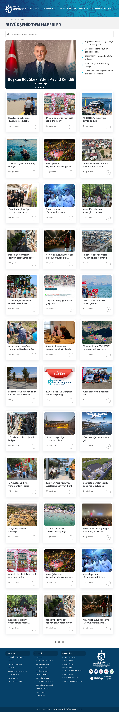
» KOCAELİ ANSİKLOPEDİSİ (44, 685)
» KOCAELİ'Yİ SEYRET (42, 678)
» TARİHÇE (38, 657)
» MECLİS (10, 661)
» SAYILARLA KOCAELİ (42, 664)
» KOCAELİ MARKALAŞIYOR (44, 682)
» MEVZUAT (11, 668)
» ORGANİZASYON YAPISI (15, 657)
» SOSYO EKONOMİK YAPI (44, 661)
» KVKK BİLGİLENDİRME (14, 682)
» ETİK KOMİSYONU (13, 675)
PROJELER (83, 8)
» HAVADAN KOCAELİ (42, 688)
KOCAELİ (59, 8)
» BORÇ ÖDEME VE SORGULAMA (69, 665)
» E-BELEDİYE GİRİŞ (69, 657)
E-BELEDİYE (95, 8)
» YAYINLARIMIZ (40, 695)
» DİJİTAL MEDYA (12, 678)
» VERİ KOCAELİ (40, 692)
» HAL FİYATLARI (67, 674)
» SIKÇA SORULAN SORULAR (72, 681)
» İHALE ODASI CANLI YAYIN (72, 671)
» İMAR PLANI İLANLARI (70, 678)
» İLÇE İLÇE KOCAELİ (42, 671)
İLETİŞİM (107, 8)
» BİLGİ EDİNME (67, 661)
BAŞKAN (33, 8)
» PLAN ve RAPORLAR (14, 664)
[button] (35, 87)
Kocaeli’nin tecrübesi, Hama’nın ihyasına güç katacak (41, 81)
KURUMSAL (46, 8)
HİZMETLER (71, 8)
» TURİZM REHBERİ (41, 675)
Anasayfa (9, 19)
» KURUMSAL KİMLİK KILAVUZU (17, 671)
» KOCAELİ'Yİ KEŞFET (42, 668)
